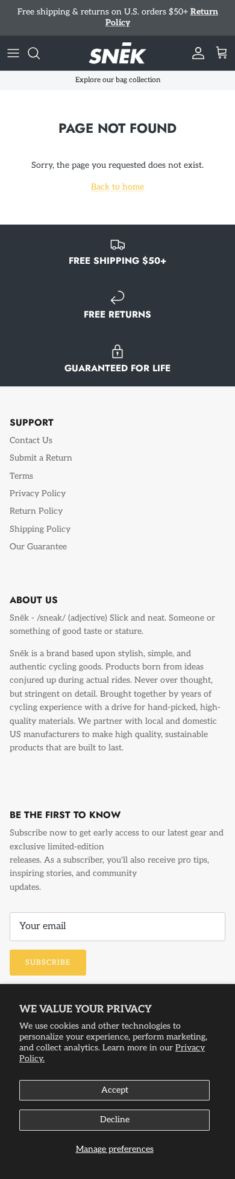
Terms (21, 466)
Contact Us (31, 430)
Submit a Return (41, 448)
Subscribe (47, 952)
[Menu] (13, 43)
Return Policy (36, 501)
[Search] (40, 43)
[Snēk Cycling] (117, 43)
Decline (115, 1119)
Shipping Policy (40, 519)
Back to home (117, 176)
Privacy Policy (38, 483)
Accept (114, 1090)
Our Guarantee (38, 536)
